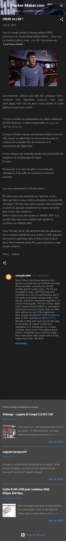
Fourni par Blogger (35, 534)
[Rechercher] (61, 6)
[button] (61, 19)
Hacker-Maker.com (27, 5)
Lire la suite (55, 441)
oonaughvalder (23, 275)
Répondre (21, 343)
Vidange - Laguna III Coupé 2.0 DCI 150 (28, 414)
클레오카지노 (49, 318)
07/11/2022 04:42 (41, 275)
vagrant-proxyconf (14, 451)
